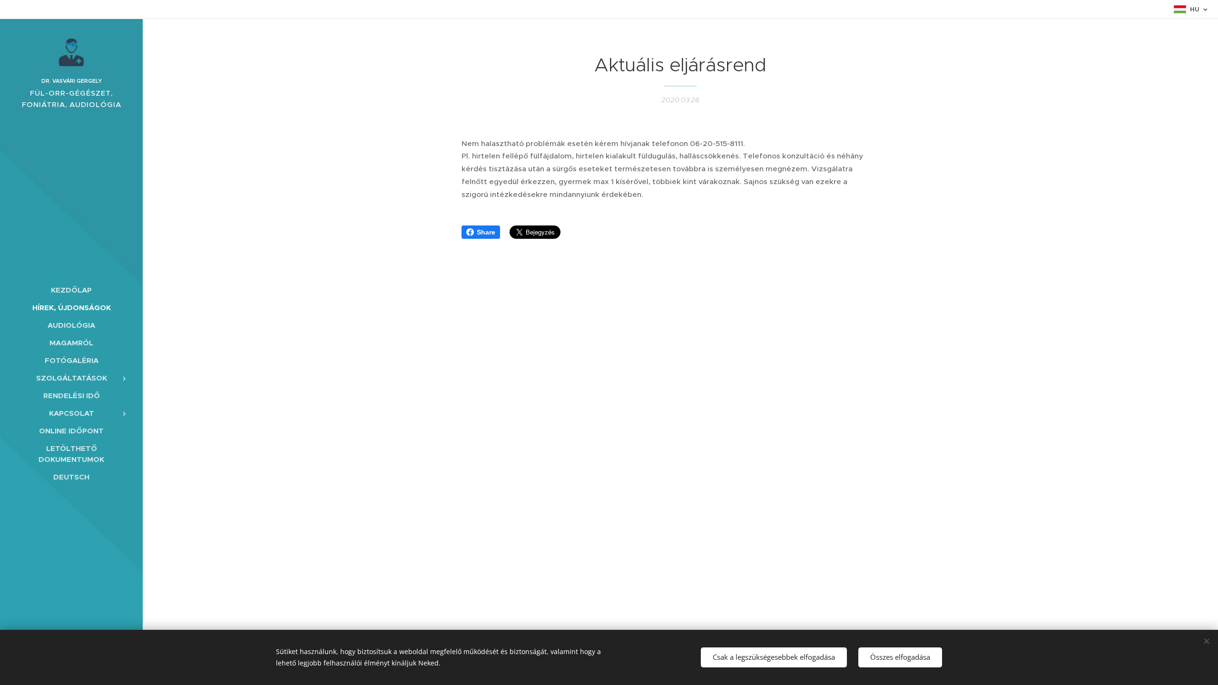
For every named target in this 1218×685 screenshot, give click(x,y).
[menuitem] (71, 289)
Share (486, 232)
